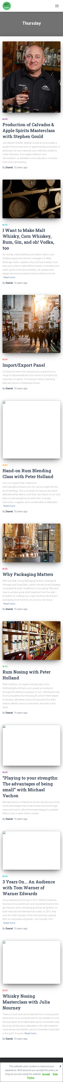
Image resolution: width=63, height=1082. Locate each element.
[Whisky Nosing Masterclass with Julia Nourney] (31, 962)
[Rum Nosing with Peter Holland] (31, 640)
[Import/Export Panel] (31, 324)
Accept (46, 1074)
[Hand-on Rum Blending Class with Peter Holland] (31, 430)
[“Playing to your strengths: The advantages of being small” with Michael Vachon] (31, 745)
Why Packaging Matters (28, 574)
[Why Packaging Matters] (31, 543)
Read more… (9, 277)
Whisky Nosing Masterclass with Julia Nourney (26, 1002)
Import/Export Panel (24, 365)
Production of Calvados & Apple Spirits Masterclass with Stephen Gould (29, 130)
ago (21, 167)
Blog (5, 119)
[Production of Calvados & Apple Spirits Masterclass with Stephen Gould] (31, 77)
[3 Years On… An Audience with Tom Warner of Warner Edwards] (31, 850)
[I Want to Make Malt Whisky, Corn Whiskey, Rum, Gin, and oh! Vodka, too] (31, 199)
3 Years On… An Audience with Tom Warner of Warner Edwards (29, 887)
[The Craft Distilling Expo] (8, 6)
